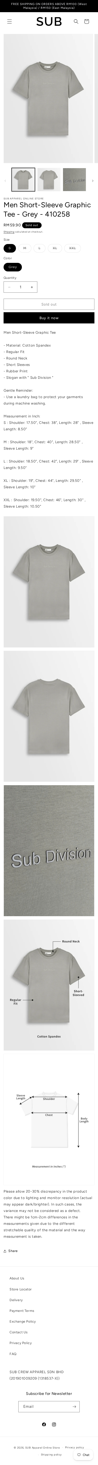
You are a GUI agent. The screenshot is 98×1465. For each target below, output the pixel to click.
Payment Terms (22, 1311)
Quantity (10, 278)
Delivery (16, 1300)
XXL (75, 249)
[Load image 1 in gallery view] (23, 179)
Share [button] (13, 1251)
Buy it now (49, 318)
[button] (9, 21)
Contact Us (19, 1332)
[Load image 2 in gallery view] (49, 179)
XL (57, 249)
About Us (17, 1278)
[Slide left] (5, 181)
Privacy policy (74, 1447)
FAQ (13, 1354)
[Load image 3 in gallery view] (74, 179)
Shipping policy (51, 1454)
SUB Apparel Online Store (42, 1447)
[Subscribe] (74, 1406)
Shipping (9, 231)
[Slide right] (93, 181)
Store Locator (21, 1289)
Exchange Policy (23, 1322)
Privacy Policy (21, 1343)
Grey (15, 268)
